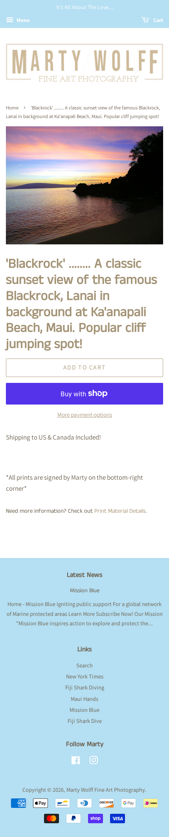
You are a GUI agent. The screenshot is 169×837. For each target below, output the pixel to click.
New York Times (84, 676)
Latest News (85, 575)
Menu (22, 20)
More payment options (84, 414)
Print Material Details (120, 511)
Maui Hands (84, 698)
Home (12, 107)
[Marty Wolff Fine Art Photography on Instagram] (93, 761)
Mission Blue (84, 591)
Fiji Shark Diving (84, 687)
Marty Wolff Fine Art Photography (105, 789)
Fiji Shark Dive (85, 720)
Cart (157, 20)
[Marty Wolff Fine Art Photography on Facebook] (75, 761)
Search (84, 665)
